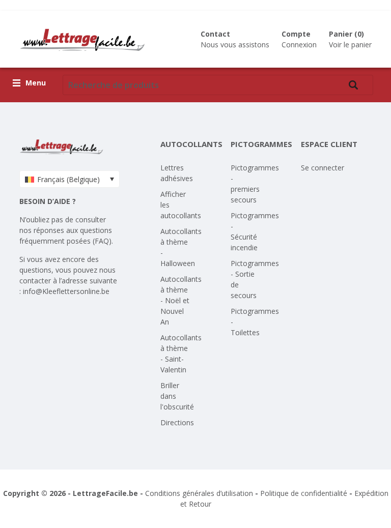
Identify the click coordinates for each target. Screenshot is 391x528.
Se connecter (322, 167)
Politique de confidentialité (303, 493)
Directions (177, 422)
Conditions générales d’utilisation (199, 493)
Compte (296, 34)
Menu (35, 83)
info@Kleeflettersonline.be (66, 291)
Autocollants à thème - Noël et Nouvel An (181, 300)
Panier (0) (346, 34)
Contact (215, 34)
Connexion (299, 44)
